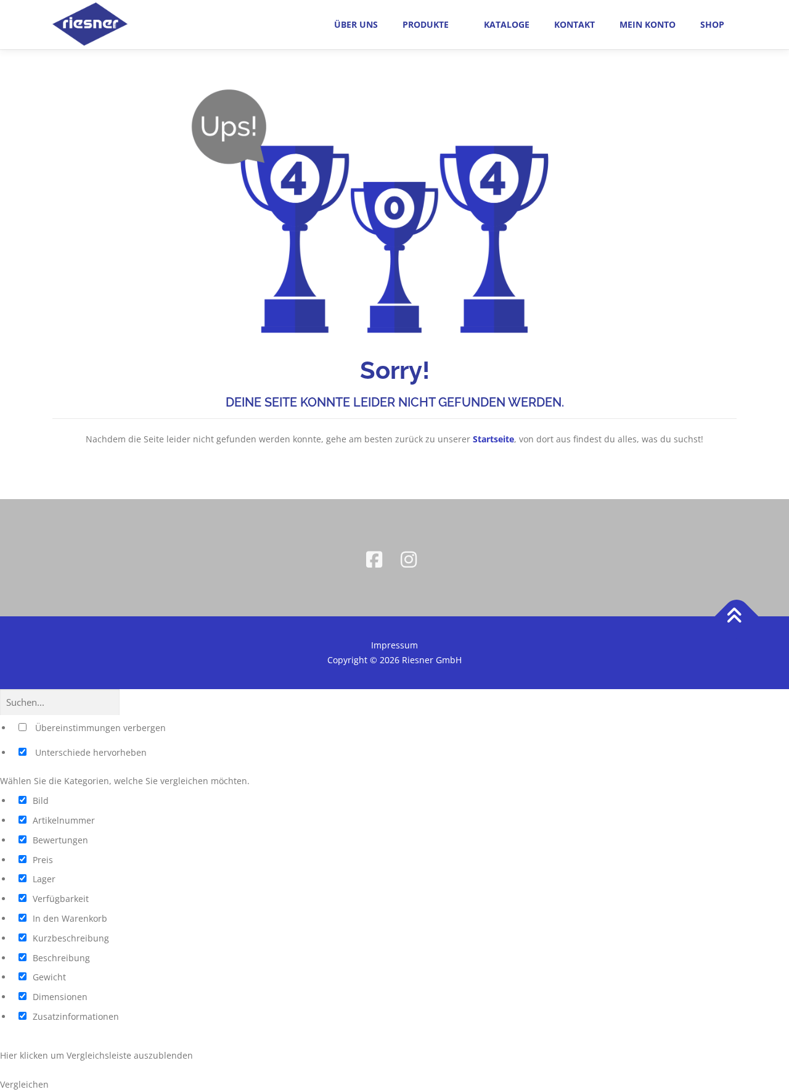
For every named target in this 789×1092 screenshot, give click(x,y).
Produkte (426, 24)
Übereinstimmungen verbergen (99, 728)
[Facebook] (377, 557)
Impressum (394, 645)
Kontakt (574, 24)
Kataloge (506, 24)
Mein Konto (647, 24)
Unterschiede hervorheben (90, 752)
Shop (712, 24)
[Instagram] (412, 557)
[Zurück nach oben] (737, 617)
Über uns (356, 24)
